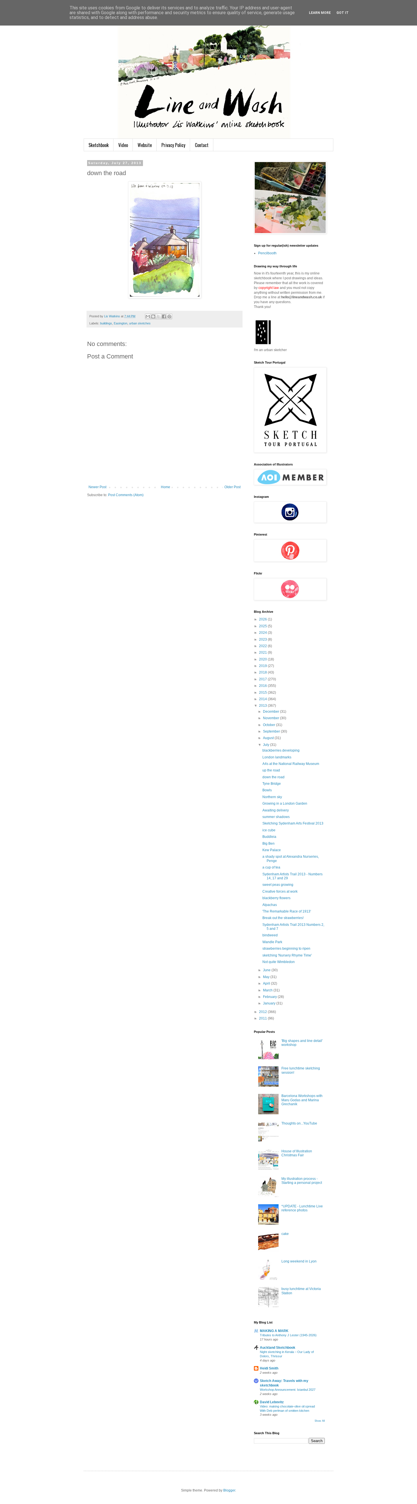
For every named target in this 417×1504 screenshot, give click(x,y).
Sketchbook (99, 145)
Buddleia (269, 837)
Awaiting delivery (275, 810)
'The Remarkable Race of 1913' (286, 911)
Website (145, 145)
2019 (263, 666)
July (266, 745)
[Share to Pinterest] (169, 316)
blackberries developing (281, 750)
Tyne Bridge (271, 784)
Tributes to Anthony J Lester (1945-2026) (288, 1335)
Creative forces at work (280, 891)
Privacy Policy (173, 145)
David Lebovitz (272, 1402)
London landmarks (276, 757)
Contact (201, 145)
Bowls (267, 790)
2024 (263, 633)
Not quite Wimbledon (278, 962)
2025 (263, 626)
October (269, 725)
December (271, 712)
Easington (120, 323)
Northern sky (272, 797)
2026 (263, 619)
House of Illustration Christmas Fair (296, 1153)
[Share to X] (158, 316)
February (270, 997)
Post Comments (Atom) (126, 495)
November (271, 718)
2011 (263, 1018)
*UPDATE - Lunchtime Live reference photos (302, 1208)
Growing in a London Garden (284, 804)
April (267, 983)
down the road (273, 777)
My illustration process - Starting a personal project (301, 1181)
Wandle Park (272, 942)
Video (123, 145)
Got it (342, 13)
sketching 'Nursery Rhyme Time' (287, 955)
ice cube (268, 830)
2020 (263, 659)
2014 (263, 699)
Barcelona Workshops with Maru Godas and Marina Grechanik (302, 1100)
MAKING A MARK (274, 1331)
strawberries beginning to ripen (286, 949)
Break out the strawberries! (283, 918)
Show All (320, 1420)
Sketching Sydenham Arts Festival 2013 (292, 823)
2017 (263, 679)
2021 (263, 653)
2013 (263, 706)
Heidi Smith (269, 1368)
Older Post (232, 487)
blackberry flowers (276, 898)
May (266, 977)
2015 (263, 693)
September (272, 731)
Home (165, 487)
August (269, 738)
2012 (263, 1012)
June (267, 970)
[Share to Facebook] (164, 316)
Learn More (320, 13)
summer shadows (276, 817)
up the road (271, 770)
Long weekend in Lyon (299, 1261)
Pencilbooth (267, 253)
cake (285, 1234)
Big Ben (268, 844)
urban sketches (140, 323)
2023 (263, 639)
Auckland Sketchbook (277, 1348)
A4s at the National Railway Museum (290, 764)
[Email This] (148, 316)
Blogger (229, 1490)
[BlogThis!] (153, 316)
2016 (263, 686)
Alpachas (269, 905)
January (269, 1003)
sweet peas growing (277, 885)
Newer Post (97, 487)
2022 (263, 646)
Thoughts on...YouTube (299, 1123)
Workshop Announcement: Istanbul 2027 (287, 1389)
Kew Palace (271, 850)
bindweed (270, 935)
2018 (263, 672)
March (268, 990)
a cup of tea (271, 867)
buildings (106, 323)
